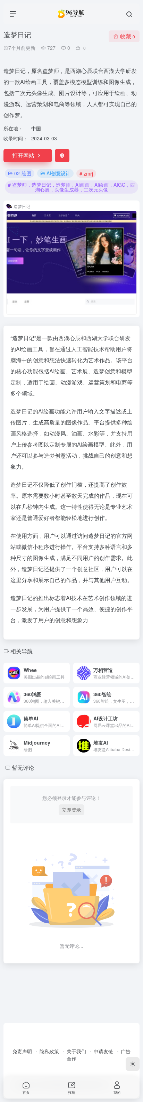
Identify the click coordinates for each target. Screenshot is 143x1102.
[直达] (66, 673)
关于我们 (76, 1051)
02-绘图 (22, 173)
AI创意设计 (58, 173)
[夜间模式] (133, 1064)
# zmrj (86, 173)
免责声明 (22, 1051)
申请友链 (103, 1051)
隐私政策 (49, 1051)
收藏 (127, 36)
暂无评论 (23, 768)
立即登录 (71, 809)
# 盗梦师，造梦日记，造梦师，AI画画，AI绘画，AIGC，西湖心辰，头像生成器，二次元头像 (71, 187)
